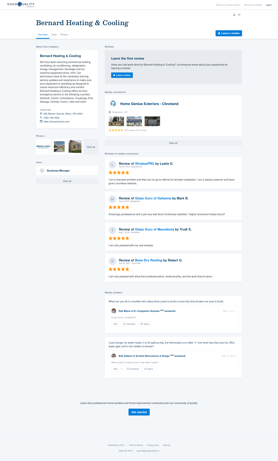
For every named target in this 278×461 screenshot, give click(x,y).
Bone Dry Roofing (148, 260)
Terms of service (136, 445)
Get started (139, 412)
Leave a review (230, 33)
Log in (269, 4)
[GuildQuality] (20, 5)
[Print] (234, 14)
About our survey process (228, 4)
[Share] (239, 14)
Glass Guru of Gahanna (153, 198)
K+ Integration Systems (147, 310)
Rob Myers (124, 310)
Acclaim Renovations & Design (153, 355)
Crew (54, 34)
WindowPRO (144, 163)
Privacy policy (153, 445)
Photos (64, 34)
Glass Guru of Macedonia (154, 229)
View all (91, 147)
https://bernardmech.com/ (56, 121)
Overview (42, 34)
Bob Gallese (125, 355)
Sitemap (166, 445)
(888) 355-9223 (126, 450)
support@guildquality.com (148, 450)
